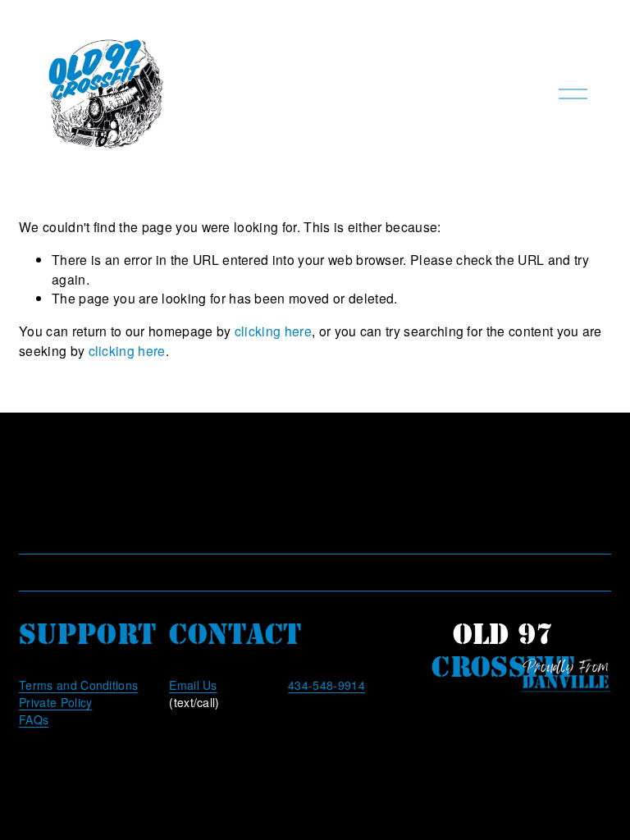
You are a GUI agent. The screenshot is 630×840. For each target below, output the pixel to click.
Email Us (193, 685)
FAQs (33, 719)
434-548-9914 (326, 685)
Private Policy (55, 702)
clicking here (273, 331)
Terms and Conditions (78, 685)
